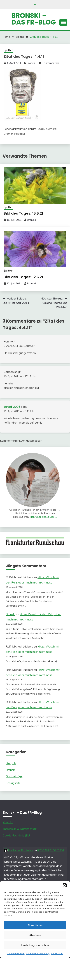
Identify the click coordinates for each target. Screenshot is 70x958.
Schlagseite (13, 783)
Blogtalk (11, 763)
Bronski (31, 63)
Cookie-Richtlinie (16, 953)
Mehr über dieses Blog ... (43, 516)
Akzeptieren (35, 925)
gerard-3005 (12, 406)
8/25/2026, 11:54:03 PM (50, 850)
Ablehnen (35, 935)
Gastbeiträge (14, 776)
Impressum (57, 953)
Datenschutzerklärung (38, 953)
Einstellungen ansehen (35, 945)
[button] (64, 885)
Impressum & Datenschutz (20, 829)
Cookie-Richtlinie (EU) (17, 835)
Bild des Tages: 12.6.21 (23, 276)
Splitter (8, 50)
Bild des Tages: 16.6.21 (23, 213)
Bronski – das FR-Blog (33, 19)
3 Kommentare (50, 63)
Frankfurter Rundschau (20, 850)
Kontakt (8, 822)
